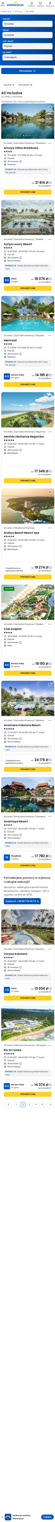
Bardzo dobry (17, 375)
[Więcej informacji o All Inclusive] (20, 161)
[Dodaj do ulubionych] (50, 107)
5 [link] (42, 1104)
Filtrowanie (25, 71)
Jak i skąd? (8, 41)
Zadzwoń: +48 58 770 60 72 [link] (21, 901)
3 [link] (29, 1104)
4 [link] (36, 1104)
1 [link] (16, 1104)
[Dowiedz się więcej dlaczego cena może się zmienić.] (50, 182)
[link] (15, 4)
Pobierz (47, 1517)
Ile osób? (7, 52)
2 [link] (23, 1104)
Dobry (14, 278)
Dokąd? (6, 19)
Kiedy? (6, 30)
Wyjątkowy (16, 856)
